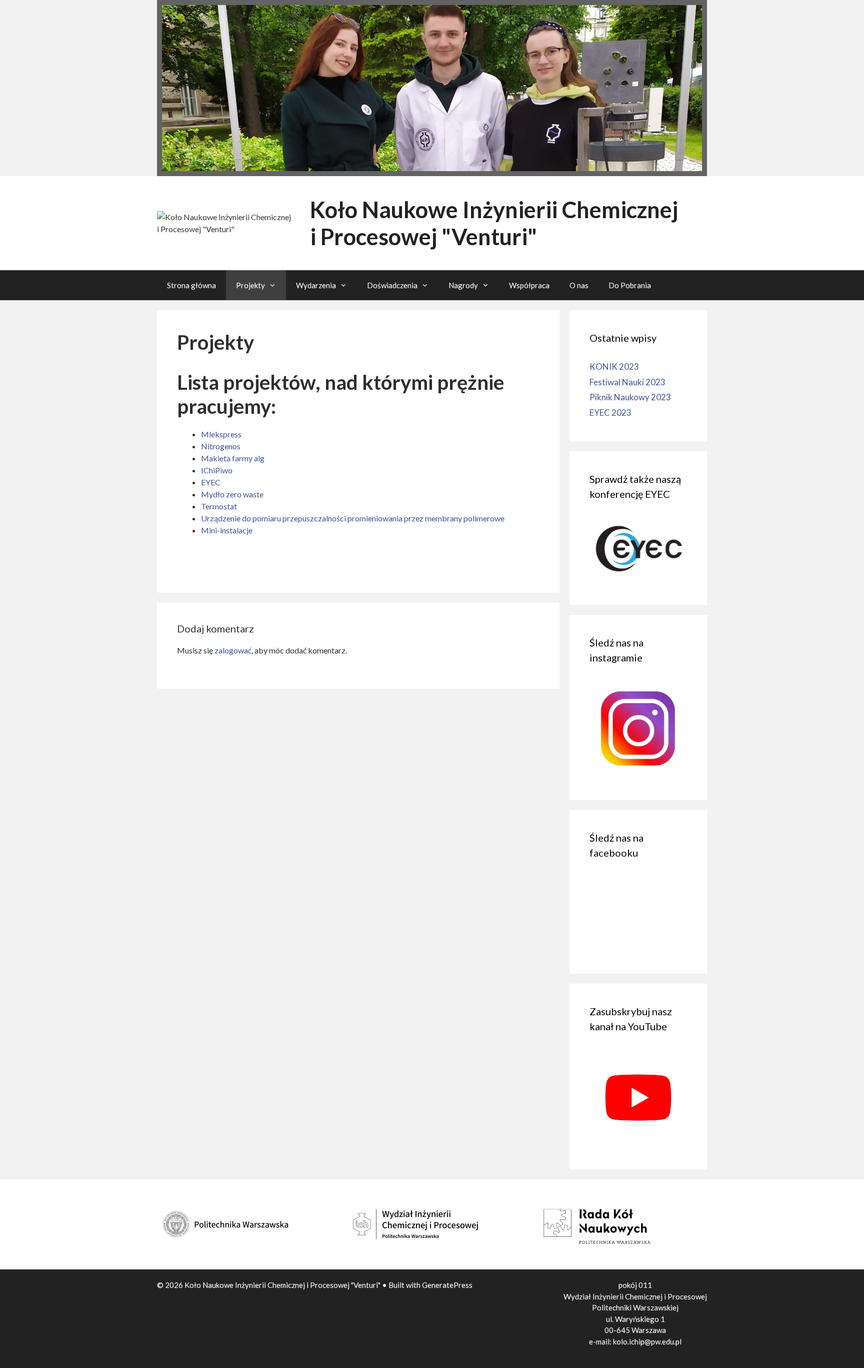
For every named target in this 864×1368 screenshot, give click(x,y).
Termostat (219, 506)
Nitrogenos (220, 446)
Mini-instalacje (226, 530)
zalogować (233, 650)
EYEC (210, 482)
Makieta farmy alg (232, 458)
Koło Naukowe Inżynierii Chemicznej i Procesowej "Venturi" (494, 223)
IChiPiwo (216, 470)
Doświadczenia (392, 285)
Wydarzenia (316, 285)
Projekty (250, 285)
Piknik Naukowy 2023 (630, 397)
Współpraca (529, 285)
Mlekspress (221, 434)
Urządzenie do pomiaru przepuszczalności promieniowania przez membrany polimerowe (352, 518)
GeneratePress (447, 1284)
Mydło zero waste (232, 494)
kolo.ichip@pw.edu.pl (647, 1341)
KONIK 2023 (614, 366)
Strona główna (191, 285)
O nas (579, 285)
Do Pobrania (629, 285)
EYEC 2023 (611, 412)
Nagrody (463, 285)
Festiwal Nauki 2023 (628, 382)
